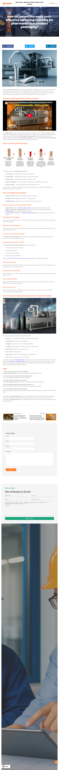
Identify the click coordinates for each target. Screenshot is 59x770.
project (37, 2)
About (21, 2)
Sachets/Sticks (9, 211)
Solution (31, 2)
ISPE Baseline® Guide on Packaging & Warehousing (21, 258)
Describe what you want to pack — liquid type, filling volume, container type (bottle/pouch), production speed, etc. (26, 503)
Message (8, 451)
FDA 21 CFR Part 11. (17, 189)
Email (7, 441)
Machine (26, 2)
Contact (29, 4)
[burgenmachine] (7, 3)
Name (7, 436)
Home (17, 2)
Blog (42, 2)
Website (8, 446)
